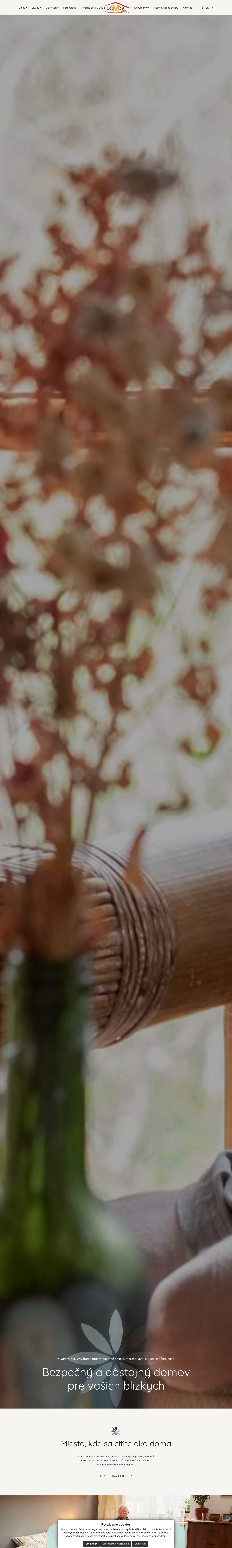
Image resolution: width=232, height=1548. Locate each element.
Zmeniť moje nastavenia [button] (116, 1543)
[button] (23, 7)
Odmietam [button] (140, 1543)
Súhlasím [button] (91, 1543)
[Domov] (116, 7)
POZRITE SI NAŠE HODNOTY (116, 1475)
